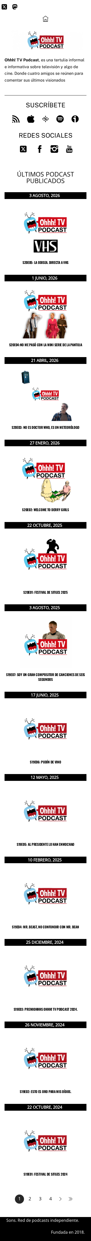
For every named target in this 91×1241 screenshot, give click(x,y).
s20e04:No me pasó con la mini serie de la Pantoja (45, 344)
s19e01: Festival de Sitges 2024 (45, 1174)
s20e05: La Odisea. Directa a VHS (45, 262)
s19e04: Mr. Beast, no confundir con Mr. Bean (45, 926)
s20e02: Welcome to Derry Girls (45, 509)
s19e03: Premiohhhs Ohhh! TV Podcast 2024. (46, 1009)
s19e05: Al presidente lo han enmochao (45, 844)
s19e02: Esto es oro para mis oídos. (45, 1091)
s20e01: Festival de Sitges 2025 (45, 592)
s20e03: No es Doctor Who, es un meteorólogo (45, 427)
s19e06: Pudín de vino (45, 761)
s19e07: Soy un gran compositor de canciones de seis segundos (45, 677)
